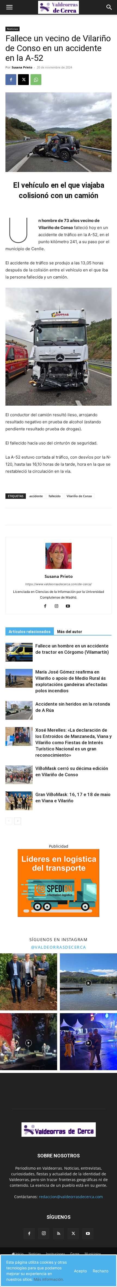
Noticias (12, 29)
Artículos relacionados (30, 632)
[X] (23, 79)
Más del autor (69, 632)
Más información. (49, 1279)
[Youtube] (70, 606)
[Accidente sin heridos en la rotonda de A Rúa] (19, 710)
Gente (74, 1253)
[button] (9, 7)
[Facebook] (10, 79)
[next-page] (17, 821)
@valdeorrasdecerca (58, 947)
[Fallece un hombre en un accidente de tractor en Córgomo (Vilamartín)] (19, 652)
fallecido (55, 496)
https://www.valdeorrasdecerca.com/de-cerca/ (58, 584)
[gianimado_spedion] (58, 915)
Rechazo (100, 1271)
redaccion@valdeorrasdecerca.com (71, 1196)
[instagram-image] (28, 981)
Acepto (80, 1271)
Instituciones (55, 1253)
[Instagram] (58, 606)
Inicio (19, 1253)
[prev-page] (8, 821)
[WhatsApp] (35, 79)
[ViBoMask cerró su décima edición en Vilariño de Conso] (19, 774)
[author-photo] (58, 568)
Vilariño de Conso (79, 496)
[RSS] (58, 1233)
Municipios (93, 1253)
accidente (36, 496)
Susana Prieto (22, 67)
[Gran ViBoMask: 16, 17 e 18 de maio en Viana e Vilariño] (19, 800)
